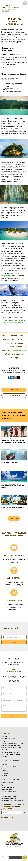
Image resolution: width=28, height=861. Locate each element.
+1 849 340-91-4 (13, 670)
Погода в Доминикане (8, 791)
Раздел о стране (6, 741)
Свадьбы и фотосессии (9, 796)
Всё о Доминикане (7, 787)
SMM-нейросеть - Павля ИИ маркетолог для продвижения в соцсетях (11, 754)
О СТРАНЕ (5, 5)
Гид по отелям (6, 794)
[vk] (5, 817)
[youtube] (13, 681)
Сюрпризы (4, 773)
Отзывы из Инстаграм (8, 738)
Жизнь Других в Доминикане (10, 750)
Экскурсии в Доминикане (11, 7)
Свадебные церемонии (9, 766)
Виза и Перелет (6, 789)
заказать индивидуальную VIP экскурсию (14, 320)
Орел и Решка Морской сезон (11, 747)
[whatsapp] (18, 681)
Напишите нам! (19, 350)
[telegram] (15, 681)
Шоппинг (4, 775)
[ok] (7, 817)
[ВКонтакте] (12, 377)
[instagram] (10, 681)
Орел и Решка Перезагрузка (10, 745)
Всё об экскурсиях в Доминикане (12, 800)
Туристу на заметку (7, 785)
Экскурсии (4, 764)
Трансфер (4, 771)
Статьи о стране (14, 600)
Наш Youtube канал (14, 555)
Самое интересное (7, 782)
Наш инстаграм (14, 578)
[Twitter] (18, 377)
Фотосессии (5, 768)
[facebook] (2, 817)
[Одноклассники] (15, 377)
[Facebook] (9, 377)
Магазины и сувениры (8, 798)
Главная (4, 736)
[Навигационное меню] (25, 3)
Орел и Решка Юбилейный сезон (12, 743)
